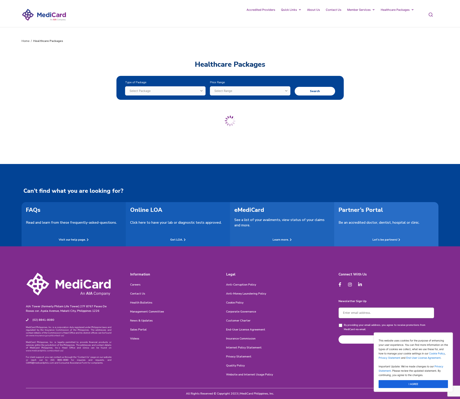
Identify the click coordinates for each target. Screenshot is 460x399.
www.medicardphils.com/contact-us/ (44, 350)
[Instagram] (350, 284)
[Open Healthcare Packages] (412, 10)
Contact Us (137, 294)
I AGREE (413, 384)
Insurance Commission (241, 339)
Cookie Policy (437, 353)
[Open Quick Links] (299, 10)
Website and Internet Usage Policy (249, 375)
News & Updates (141, 321)
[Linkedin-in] (360, 284)
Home (25, 41)
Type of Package (135, 82)
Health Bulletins (141, 303)
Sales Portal (138, 330)
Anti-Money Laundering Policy (246, 294)
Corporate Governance (241, 312)
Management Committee (147, 312)
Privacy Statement (389, 357)
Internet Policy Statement (244, 348)
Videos (134, 339)
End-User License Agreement (423, 357)
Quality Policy (235, 366)
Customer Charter (238, 321)
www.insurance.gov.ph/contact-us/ (46, 335)
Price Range (217, 82)
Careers (135, 285)
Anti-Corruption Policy (241, 285)
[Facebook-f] (340, 284)
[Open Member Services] (373, 10)
